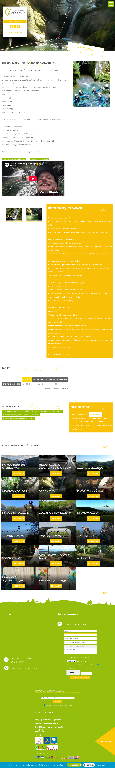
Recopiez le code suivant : (80, 668)
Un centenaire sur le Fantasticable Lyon (18, 411)
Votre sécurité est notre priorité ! (49, 411)
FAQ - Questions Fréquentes (48, 720)
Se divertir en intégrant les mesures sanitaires (21, 415)
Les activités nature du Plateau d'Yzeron (18, 418)
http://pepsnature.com (40, 159)
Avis (37, 731)
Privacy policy (101, 765)
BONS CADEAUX (15, 33)
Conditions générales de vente (49, 727)
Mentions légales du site (46, 723)
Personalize (89, 765)
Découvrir (18, 474)
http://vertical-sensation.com (14, 159)
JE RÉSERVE (95, 414)
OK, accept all (75, 765)
